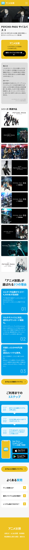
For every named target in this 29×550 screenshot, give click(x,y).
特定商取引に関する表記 (11, 536)
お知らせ (6, 533)
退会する (22, 536)
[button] (26, 3)
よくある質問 (14, 533)
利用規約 (22, 533)
